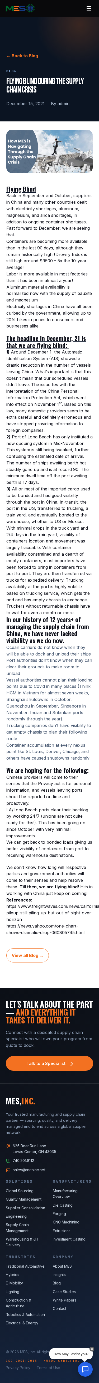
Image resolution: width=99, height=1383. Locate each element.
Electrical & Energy (22, 1323)
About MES (62, 1266)
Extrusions (61, 1230)
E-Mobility (14, 1283)
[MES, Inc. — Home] (20, 8)
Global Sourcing (20, 1191)
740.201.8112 (23, 1160)
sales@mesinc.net (29, 1169)
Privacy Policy (18, 1367)
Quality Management (23, 1199)
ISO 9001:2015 (21, 1360)
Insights (59, 1274)
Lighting (12, 1291)
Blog (57, 1283)
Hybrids (12, 1274)
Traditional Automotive (25, 1266)
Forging (59, 1213)
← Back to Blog (22, 55)
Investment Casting (69, 1239)
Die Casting (63, 1205)
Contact (59, 1308)
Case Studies (64, 1291)
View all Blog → (28, 955)
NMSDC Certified (62, 1360)
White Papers (64, 1300)
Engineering (16, 1216)
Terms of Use (48, 1367)
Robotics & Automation (25, 1314)
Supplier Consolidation (25, 1208)
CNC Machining (66, 1222)
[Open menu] (89, 8)
